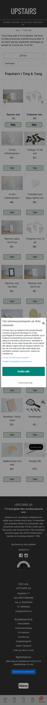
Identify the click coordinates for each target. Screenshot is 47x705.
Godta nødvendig (25, 383)
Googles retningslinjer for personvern (17, 361)
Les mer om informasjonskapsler (15, 358)
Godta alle (24, 371)
